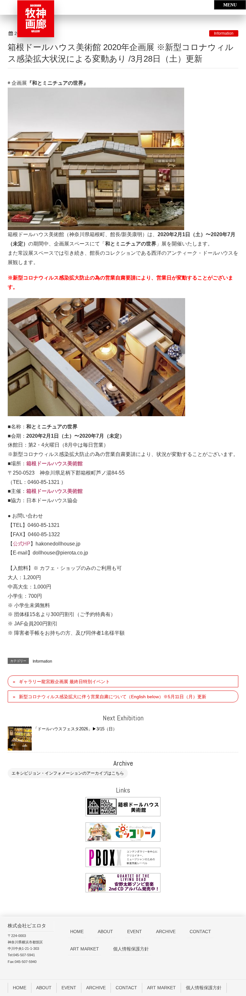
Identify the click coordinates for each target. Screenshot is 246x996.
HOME (77, 931)
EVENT (134, 931)
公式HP (21, 543)
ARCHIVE (166, 931)
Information (224, 33)
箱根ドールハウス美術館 (54, 463)
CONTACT (200, 931)
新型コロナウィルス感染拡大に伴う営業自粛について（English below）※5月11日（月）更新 (112, 696)
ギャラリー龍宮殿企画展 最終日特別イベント (64, 681)
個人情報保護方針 (131, 948)
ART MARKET (84, 948)
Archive (123, 763)
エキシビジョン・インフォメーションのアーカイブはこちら (68, 773)
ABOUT (105, 931)
